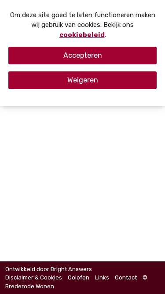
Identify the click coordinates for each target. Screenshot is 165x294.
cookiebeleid (82, 35)
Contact (126, 277)
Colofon (78, 277)
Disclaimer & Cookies (33, 277)
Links (102, 277)
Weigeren (82, 80)
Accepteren (82, 55)
